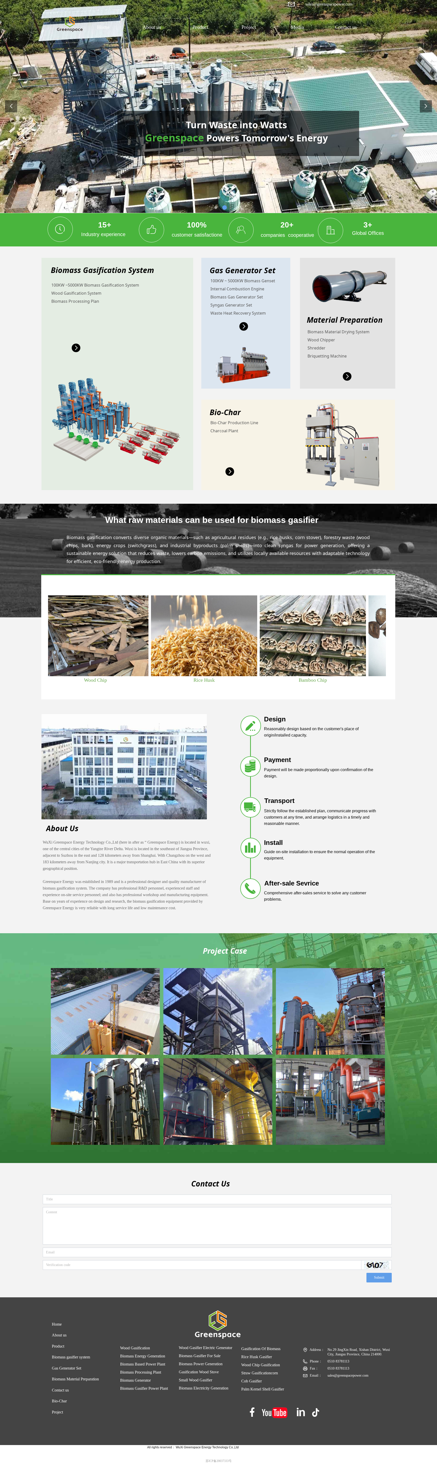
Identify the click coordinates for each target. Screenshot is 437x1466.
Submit (379, 1277)
